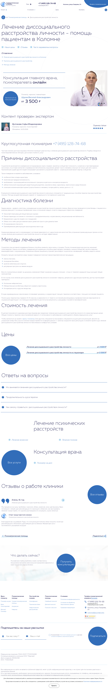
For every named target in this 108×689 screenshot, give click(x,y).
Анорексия (15, 606)
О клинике (64, 596)
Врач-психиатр (4, 597)
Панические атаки (34, 604)
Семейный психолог (51, 601)
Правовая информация (68, 607)
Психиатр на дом (6, 601)
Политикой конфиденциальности (68, 634)
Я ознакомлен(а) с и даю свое (66, 635)
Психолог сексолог (51, 607)
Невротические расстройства (34, 608)
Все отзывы (97, 494)
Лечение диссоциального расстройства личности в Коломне (25, 57)
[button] (63, 500)
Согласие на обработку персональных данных (68, 603)
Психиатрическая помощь (17, 17)
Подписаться (97, 636)
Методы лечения (9, 65)
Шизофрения (33, 601)
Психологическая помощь (51, 597)
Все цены (10, 355)
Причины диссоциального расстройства (18, 61)
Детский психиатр (3, 610)
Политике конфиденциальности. (92, 681)
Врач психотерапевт (5, 605)
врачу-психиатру (29, 319)
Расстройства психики (34, 597)
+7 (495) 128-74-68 (69, 144)
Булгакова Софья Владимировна (27, 124)
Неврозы (14, 609)
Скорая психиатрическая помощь (19, 602)
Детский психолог (50, 604)
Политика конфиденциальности (70, 599)
